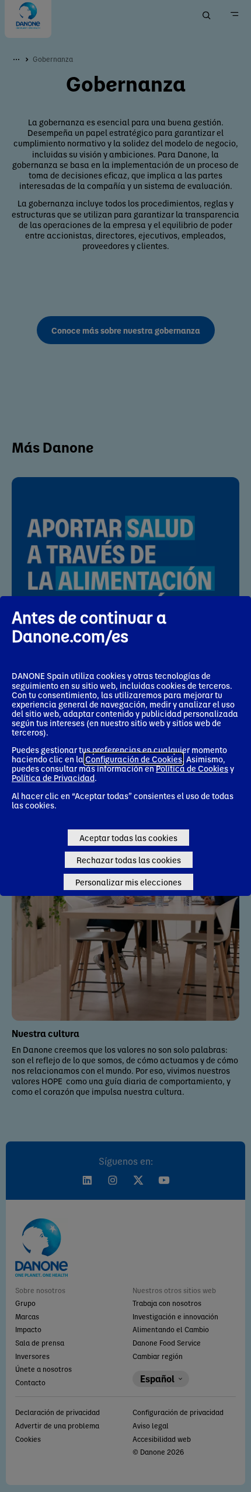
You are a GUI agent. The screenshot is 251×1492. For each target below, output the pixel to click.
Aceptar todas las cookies (128, 837)
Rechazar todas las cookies (128, 859)
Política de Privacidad (53, 777)
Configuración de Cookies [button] (133, 758)
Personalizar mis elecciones (128, 882)
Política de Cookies (192, 768)
